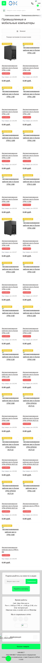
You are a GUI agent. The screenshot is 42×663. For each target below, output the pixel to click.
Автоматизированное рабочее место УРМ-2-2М (31, 506)
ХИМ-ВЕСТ (21, 652)
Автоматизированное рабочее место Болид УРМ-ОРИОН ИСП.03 (31, 462)
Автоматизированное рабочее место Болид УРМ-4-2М (31, 287)
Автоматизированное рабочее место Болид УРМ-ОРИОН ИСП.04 (10, 506)
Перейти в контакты (21, 589)
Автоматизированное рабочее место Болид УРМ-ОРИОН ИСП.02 (10, 462)
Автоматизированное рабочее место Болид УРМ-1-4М (10, 112)
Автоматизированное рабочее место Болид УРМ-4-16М (10, 287)
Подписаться (31, 581)
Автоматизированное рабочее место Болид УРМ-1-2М (31, 68)
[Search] (4, 10)
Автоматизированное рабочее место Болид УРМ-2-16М (10, 155)
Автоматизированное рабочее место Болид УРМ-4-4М (10, 331)
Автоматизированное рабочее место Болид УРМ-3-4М (10, 243)
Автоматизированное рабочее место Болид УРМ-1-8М (31, 112)
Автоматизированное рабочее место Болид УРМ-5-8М (10, 418)
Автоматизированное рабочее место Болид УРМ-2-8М (10, 199)
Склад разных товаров (12, 15)
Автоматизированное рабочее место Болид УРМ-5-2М (10, 374)
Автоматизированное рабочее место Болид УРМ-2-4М (31, 155)
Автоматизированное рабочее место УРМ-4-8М (10, 550)
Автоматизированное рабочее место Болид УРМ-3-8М (31, 243)
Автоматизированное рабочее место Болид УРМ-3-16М (31, 199)
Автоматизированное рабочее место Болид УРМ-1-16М (10, 68)
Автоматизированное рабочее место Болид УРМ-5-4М (31, 374)
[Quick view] (17, 44)
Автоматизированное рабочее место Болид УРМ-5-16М (31, 331)
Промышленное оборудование (31, 15)
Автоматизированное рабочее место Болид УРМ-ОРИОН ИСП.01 (31, 418)
